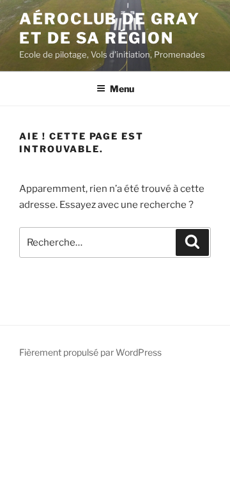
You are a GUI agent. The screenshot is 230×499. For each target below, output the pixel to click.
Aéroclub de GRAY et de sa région (109, 28)
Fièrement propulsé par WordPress (90, 352)
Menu (122, 88)
